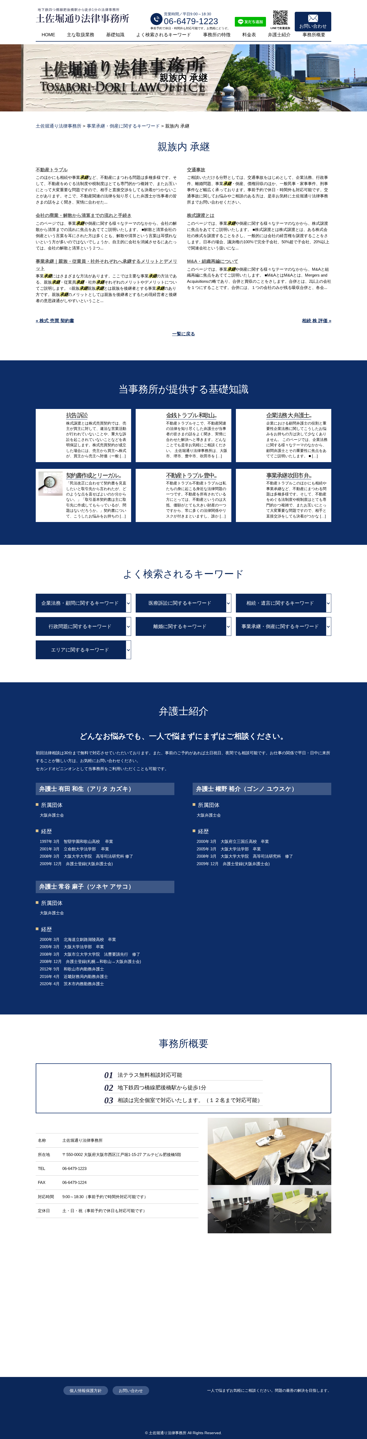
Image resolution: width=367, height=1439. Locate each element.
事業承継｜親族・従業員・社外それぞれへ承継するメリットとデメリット (106, 265)
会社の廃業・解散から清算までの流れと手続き (84, 215)
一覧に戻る (183, 333)
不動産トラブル (52, 169)
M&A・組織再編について (212, 261)
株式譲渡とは (200, 215)
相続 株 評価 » (316, 320)
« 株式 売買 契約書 (55, 320)
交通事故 (196, 169)
